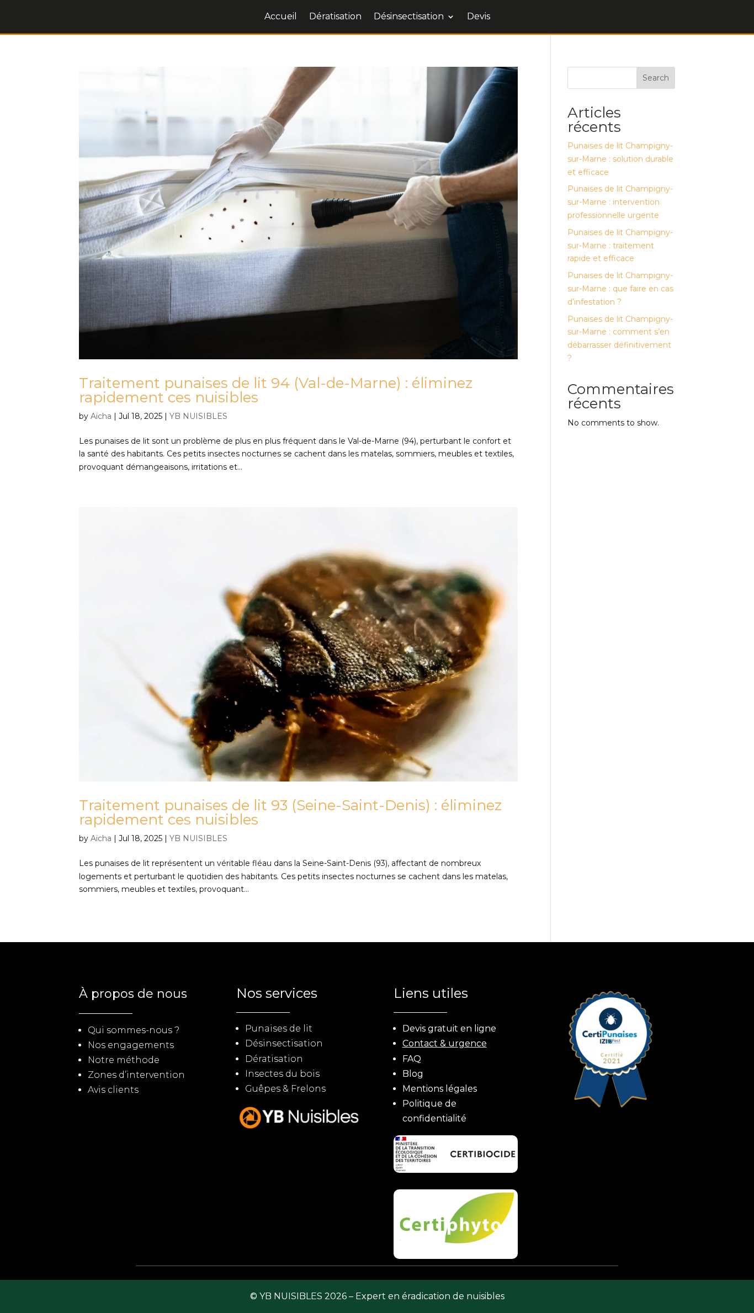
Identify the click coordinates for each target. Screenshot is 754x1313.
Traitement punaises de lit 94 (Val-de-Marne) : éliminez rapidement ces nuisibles (275, 390)
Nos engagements (131, 1045)
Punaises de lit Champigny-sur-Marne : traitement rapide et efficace (620, 245)
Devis (478, 17)
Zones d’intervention (136, 1075)
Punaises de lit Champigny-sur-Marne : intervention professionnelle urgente (620, 202)
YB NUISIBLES (198, 416)
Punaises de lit (278, 1028)
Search (656, 78)
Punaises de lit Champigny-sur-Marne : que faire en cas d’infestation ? (620, 288)
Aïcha (101, 416)
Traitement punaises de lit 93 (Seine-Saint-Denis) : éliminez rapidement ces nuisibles (290, 812)
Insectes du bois (282, 1074)
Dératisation (335, 17)
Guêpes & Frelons (285, 1088)
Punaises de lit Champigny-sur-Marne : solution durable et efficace (620, 159)
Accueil (280, 17)
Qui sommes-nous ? (133, 1030)
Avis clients (113, 1090)
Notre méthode (124, 1060)
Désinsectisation (409, 17)
